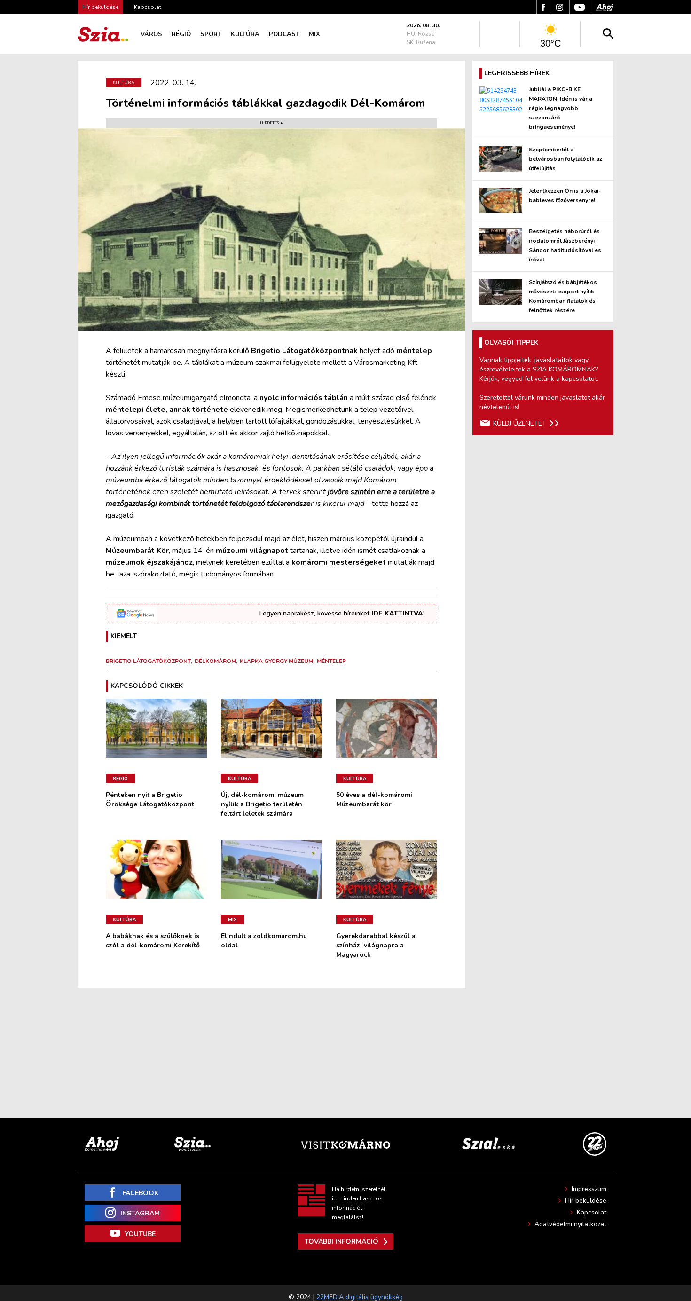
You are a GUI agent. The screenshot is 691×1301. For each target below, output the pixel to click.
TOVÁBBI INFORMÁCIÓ (341, 1241)
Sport (210, 34)
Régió (181, 34)
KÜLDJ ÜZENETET (519, 423)
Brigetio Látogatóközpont (148, 661)
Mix (314, 34)
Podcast (284, 34)
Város (151, 34)
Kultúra (245, 34)
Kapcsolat (147, 7)
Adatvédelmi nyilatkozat (570, 1224)
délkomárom (215, 661)
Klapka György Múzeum (276, 661)
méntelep (331, 661)
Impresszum (589, 1188)
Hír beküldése (585, 1200)
